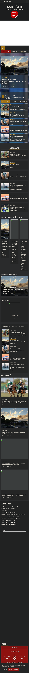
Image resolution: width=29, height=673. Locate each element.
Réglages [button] (4, 669)
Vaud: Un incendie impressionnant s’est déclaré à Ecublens (14, 82)
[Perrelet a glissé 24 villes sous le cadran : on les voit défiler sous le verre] (5, 122)
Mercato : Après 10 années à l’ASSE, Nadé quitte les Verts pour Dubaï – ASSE (18, 209)
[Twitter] (14, 319)
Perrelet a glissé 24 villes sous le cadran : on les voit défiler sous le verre (18, 123)
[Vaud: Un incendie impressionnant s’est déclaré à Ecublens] (14, 65)
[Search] (27, 48)
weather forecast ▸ (14, 662)
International (7, 93)
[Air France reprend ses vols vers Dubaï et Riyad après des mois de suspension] (5, 129)
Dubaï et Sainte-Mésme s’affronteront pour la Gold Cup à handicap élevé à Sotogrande (18, 108)
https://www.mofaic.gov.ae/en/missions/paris (13, 514)
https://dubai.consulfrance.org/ (9, 524)
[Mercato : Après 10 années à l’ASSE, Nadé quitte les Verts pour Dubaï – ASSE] (5, 208)
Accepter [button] (16, 669)
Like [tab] (15, 101)
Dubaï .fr (14, 6)
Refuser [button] (10, 669)
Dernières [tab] (6, 101)
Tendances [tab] (24, 101)
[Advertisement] (14, 33)
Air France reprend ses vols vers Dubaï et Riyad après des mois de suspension (18, 130)
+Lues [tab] (15, 326)
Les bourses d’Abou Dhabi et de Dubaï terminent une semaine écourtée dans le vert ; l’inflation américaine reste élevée (24, 254)
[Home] (3, 48)
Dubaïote (12, 86)
